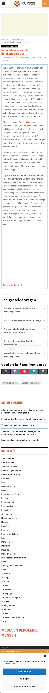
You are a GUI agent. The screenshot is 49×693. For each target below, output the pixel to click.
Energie (4, 498)
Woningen (5, 609)
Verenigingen (7, 593)
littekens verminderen (21, 109)
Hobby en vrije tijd (9, 518)
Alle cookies (24, 671)
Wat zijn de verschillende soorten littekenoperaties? (24, 310)
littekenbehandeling (32, 122)
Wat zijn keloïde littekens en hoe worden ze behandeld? (24, 331)
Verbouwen (6, 589)
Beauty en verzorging (10, 474)
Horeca (4, 522)
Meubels (5, 550)
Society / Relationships (9, 46)
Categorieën (5, 647)
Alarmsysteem (7, 462)
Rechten (5, 562)
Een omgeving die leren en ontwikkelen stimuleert (23, 419)
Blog (3, 482)
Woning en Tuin (8, 605)
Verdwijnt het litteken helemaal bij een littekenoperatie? (24, 355)
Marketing (5, 546)
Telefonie (5, 574)
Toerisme (5, 582)
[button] (45, 656)
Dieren (4, 490)
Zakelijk (4, 613)
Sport (3, 570)
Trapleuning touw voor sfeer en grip (17, 425)
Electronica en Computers (12, 494)
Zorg (3, 621)
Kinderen (5, 538)
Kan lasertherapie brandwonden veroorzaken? (24, 343)
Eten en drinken (8, 506)
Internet (4, 530)
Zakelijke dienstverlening (12, 617)
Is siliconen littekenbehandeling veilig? (24, 320)
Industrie (5, 526)
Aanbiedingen (7, 458)
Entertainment (7, 502)
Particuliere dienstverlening (13, 558)
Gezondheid (6, 514)
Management (7, 542)
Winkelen (5, 601)
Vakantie (5, 585)
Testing (4, 578)
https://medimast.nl (12, 285)
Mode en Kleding (8, 554)
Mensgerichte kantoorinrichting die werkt (20, 440)
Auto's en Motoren (9, 466)
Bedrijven (5, 478)
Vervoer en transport (10, 597)
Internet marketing (9, 534)
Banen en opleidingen (11, 470)
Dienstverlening (8, 486)
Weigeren (25, 679)
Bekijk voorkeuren (24, 686)
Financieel (6, 510)
